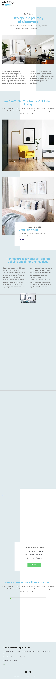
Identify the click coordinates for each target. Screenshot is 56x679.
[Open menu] (52, 3)
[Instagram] (30, 672)
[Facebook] (26, 672)
